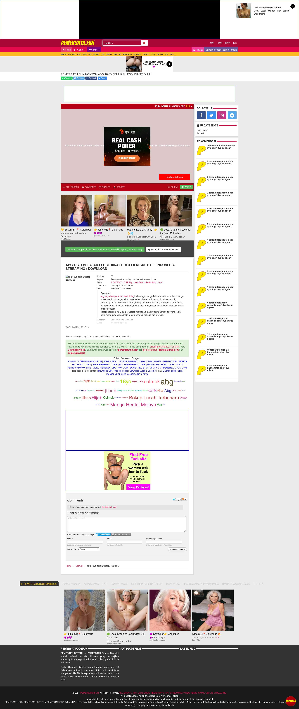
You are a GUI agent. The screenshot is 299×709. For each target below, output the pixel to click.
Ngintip (125, 397)
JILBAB (96, 54)
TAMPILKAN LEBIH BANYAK (77, 327)
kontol (113, 381)
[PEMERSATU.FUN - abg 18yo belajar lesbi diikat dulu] (78, 43)
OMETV (109, 54)
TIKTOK (160, 54)
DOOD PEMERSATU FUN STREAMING (163, 692)
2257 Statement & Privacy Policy (201, 584)
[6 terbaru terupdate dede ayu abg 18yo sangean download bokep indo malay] (202, 213)
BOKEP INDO (110, 361)
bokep (119, 390)
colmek (152, 381)
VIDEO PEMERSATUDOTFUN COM (110, 367)
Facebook (92, 78)
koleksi (100, 390)
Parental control (119, 584)
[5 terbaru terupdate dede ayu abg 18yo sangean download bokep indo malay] (202, 228)
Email (109, 538)
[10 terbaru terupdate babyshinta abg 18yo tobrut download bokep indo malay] (202, 354)
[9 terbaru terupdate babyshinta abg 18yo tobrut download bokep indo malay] (202, 370)
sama (103, 381)
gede (108, 381)
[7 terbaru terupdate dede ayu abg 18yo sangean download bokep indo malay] (201, 197)
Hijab (97, 397)
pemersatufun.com (128, 349)
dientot (93, 381)
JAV (89, 54)
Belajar (142, 282)
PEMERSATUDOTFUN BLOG (40, 584)
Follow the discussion (184, 499)
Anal (103, 404)
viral (160, 390)
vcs (76, 381)
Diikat (154, 282)
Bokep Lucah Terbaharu (154, 397)
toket (98, 381)
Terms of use (173, 584)
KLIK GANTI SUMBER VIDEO (172, 106)
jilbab (110, 390)
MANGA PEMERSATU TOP (160, 364)
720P (212, 43)
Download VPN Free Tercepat (113, 370)
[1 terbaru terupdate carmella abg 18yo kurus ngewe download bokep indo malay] (202, 338)
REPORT (120, 187)
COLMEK (72, 54)
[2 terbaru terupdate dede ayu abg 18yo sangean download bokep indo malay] (201, 275)
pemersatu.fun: (150, 349)
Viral (164, 404)
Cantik (107, 404)
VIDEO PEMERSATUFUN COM (161, 361)
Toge (183, 390)
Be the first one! (109, 506)
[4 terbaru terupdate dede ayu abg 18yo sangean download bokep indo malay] (201, 244)
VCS (166, 54)
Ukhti (174, 390)
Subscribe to (73, 549)
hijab (87, 381)
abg (167, 381)
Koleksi (117, 397)
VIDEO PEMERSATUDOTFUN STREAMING (204, 692)
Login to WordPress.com (121, 534)
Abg (130, 282)
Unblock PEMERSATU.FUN (147, 584)
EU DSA (258, 584)
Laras (178, 390)
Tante (97, 404)
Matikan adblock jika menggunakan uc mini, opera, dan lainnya (144, 372)
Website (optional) (154, 538)
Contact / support (71, 584)
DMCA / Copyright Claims (236, 584)
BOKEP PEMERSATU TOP (132, 364)
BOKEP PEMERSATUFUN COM (145, 367)
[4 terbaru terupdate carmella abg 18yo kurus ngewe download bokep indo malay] (202, 307)
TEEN (152, 54)
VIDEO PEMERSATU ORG (132, 361)
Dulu (160, 282)
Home (68, 49)
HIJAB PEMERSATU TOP (105, 364)
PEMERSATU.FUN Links (131, 692)
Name (70, 538)
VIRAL (172, 54)
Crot (121, 397)
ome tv (77, 397)
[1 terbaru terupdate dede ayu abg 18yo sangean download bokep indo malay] (202, 291)
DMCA (227, 43)
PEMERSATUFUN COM (175, 367)
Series (94, 49)
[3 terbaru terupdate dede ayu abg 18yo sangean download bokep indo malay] (201, 260)
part (183, 381)
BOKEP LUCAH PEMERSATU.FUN (84, 361)
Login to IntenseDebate (103, 534)
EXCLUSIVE (82, 54)
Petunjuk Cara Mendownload (165, 249)
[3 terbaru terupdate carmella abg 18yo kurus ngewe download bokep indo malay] (202, 322)
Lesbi (148, 282)
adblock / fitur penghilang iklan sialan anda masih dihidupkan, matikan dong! (104, 249)
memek (137, 381)
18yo (136, 282)
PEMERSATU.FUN (119, 282)
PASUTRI (117, 54)
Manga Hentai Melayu (133, 404)
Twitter (103, 78)
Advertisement (91, 584)
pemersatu (91, 390)
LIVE (102, 54)
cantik (152, 390)
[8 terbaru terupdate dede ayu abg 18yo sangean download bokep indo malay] (201, 181)
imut (117, 381)
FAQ (235, 43)
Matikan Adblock (175, 177)
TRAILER (106, 187)
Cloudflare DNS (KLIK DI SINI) (164, 346)
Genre (80, 49)
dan (84, 390)
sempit (145, 390)
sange (79, 390)
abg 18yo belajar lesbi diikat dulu (117, 296)
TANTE (146, 54)
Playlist (199, 49)
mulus (131, 390)
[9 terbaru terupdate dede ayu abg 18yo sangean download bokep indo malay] (202, 165)
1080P (219, 43)
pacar (125, 390)
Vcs (159, 404)
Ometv (183, 397)
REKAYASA (127, 54)
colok (80, 380)
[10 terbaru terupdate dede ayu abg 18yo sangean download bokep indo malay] (201, 150)
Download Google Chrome (143, 370)
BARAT (64, 54)
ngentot (138, 390)
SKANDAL (137, 54)
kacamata (178, 381)
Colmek (108, 397)
